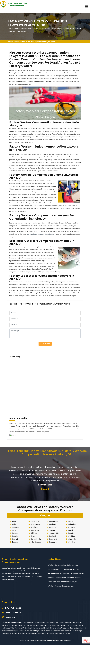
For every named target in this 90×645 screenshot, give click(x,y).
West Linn (71, 536)
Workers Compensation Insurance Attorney (64, 578)
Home (9, 42)
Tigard (70, 530)
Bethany (15, 533)
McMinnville (53, 521)
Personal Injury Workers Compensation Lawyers (66, 573)
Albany (14, 521)
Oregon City (54, 533)
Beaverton (16, 527)
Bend (14, 530)
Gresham (34, 527)
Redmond (53, 539)
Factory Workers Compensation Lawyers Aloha (37, 42)
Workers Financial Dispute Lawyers (61, 586)
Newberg (52, 527)
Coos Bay (15, 536)
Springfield (72, 524)
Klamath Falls (36, 539)
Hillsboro (34, 533)
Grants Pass (35, 524)
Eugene (15, 542)
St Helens (71, 527)
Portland (52, 536)
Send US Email (13, 612)
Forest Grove (35, 521)
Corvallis (15, 539)
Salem (70, 521)
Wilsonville (72, 539)
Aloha (16, 42)
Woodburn (72, 542)
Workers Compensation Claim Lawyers (63, 565)
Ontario (52, 530)
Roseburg (53, 542)
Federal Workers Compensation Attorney (63, 569)
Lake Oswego (36, 542)
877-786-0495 (13, 607)
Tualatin (71, 533)
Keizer (33, 536)
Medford (52, 524)
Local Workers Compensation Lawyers (62, 582)
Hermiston (35, 530)
